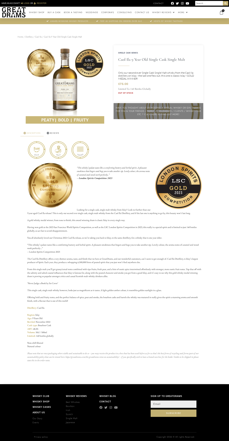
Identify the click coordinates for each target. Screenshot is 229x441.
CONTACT (105, 401)
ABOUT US (39, 412)
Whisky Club (41, 396)
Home (20, 36)
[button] (164, 12)
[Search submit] (225, 3)
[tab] (32, 133)
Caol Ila (38, 36)
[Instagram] (182, 3)
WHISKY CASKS (42, 407)
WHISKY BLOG (107, 396)
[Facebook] (172, 3)
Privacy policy (41, 436)
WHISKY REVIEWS (76, 396)
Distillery (29, 36)
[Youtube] (187, 3)
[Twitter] (177, 3)
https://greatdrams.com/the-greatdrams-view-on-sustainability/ (92, 356)
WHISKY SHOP (41, 401)
